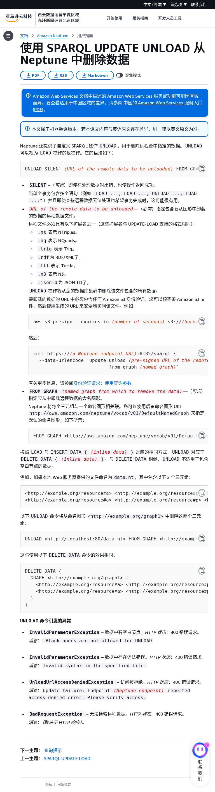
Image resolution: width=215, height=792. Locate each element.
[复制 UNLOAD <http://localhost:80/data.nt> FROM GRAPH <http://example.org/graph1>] (201, 538)
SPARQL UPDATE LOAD (67, 758)
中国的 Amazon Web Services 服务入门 (162, 103)
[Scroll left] (102, 18)
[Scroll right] (186, 18)
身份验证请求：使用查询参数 (102, 383)
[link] (85, 35)
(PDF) (38, 109)
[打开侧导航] (8, 36)
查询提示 (53, 750)
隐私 (48, 784)
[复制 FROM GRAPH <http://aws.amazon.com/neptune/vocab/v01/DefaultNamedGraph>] (201, 435)
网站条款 (64, 784)
